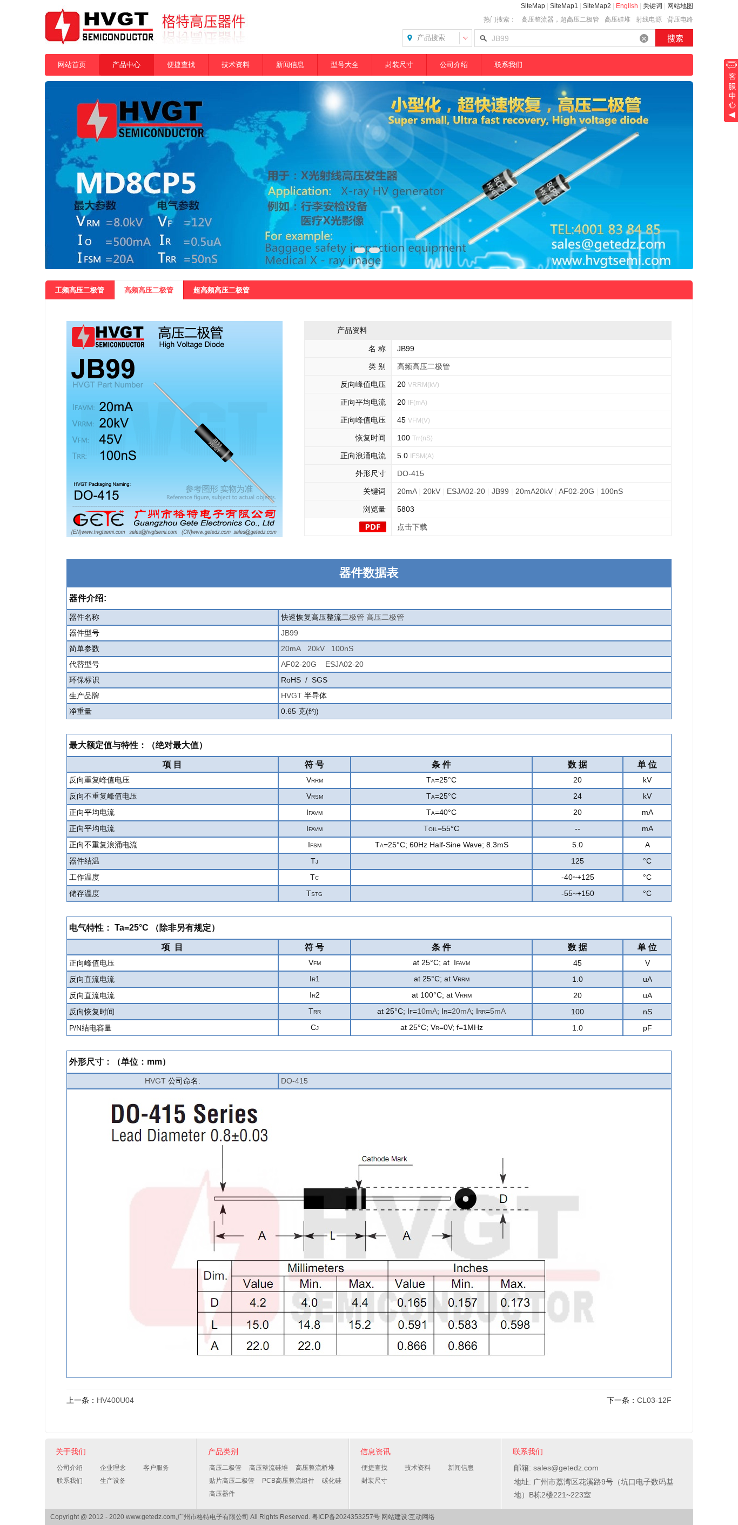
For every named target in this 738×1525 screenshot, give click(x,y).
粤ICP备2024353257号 (346, 1517)
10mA (427, 1011)
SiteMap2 (597, 6)
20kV (431, 491)
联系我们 (508, 65)
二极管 (352, 617)
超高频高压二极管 (221, 290)
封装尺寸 (399, 65)
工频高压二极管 (79, 290)
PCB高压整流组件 (288, 1480)
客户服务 (156, 1468)
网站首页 (72, 65)
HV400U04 (115, 1400)
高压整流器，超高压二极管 (560, 19)
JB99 (500, 491)
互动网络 (422, 1517)
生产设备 (113, 1480)
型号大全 (345, 65)
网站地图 (680, 6)
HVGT (291, 695)
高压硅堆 (617, 19)
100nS (612, 491)
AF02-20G (576, 491)
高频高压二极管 (148, 290)
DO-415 (410, 473)
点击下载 (412, 527)
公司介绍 (454, 65)
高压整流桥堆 (315, 1468)
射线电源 (649, 19)
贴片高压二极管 (231, 1480)
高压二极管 (385, 617)
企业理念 (113, 1468)
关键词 (652, 6)
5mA (498, 1011)
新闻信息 (290, 65)
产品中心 (126, 65)
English (627, 6)
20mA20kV (534, 491)
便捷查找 (181, 65)
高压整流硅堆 (268, 1468)
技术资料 (236, 65)
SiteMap (533, 6)
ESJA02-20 (466, 491)
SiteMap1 (564, 6)
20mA (407, 491)
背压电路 (680, 19)
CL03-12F (654, 1400)
